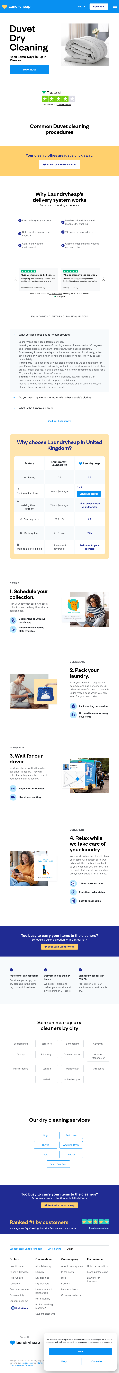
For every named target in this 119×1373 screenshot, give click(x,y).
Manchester (72, 1068)
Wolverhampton (72, 1079)
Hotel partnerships (97, 1266)
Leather (71, 1154)
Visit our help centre (59, 421)
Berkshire (47, 1043)
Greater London (72, 1054)
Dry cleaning (54, 1248)
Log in (81, 6)
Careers (65, 1283)
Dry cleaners (42, 1283)
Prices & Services (19, 1271)
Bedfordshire (21, 1043)
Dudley (21, 1054)
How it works (17, 1266)
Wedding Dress (71, 1144)
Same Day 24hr (58, 1164)
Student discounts (45, 1313)
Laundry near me (19, 1300)
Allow (80, 1351)
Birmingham (72, 1043)
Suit (45, 1154)
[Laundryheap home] (16, 6)
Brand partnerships (97, 1271)
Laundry (39, 1271)
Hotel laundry (42, 1298)
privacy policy (27, 1363)
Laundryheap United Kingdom (26, 1248)
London (47, 1068)
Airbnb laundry (43, 1266)
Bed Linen (71, 1135)
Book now (98, 6)
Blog (63, 1277)
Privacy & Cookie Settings (21, 1365)
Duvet (45, 1144)
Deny (64, 1361)
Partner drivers (69, 1289)
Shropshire (98, 1068)
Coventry (98, 1043)
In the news (67, 1271)
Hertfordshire (20, 1068)
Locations (15, 1283)
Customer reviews (19, 1289)
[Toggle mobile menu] (115, 6)
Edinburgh (46, 1054)
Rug (45, 1135)
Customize (96, 1361)
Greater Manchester (98, 1056)
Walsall (46, 1079)
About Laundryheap (72, 1266)
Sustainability (17, 1295)
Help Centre (16, 1277)
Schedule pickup (89, 493)
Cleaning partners (71, 1295)
